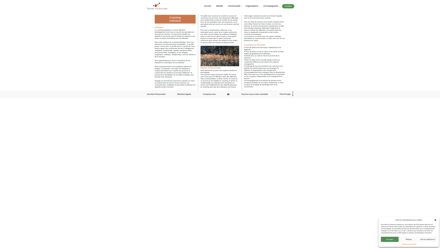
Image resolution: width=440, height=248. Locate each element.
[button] (435, 220)
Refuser (409, 239)
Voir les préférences (427, 239)
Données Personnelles (156, 94)
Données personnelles (409, 244)
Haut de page (285, 94)
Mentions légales (184, 94)
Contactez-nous (209, 94)
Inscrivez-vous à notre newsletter (254, 94)
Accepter (389, 239)
